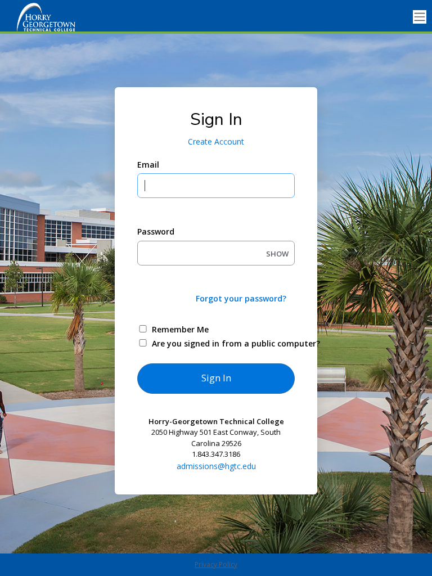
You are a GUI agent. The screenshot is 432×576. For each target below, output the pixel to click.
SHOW (277, 254)
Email (148, 164)
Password (155, 231)
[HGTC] (56, 17)
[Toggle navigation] (419, 17)
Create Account (216, 141)
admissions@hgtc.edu (216, 466)
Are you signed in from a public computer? (229, 343)
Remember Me (180, 329)
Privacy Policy (216, 564)
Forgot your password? (241, 298)
